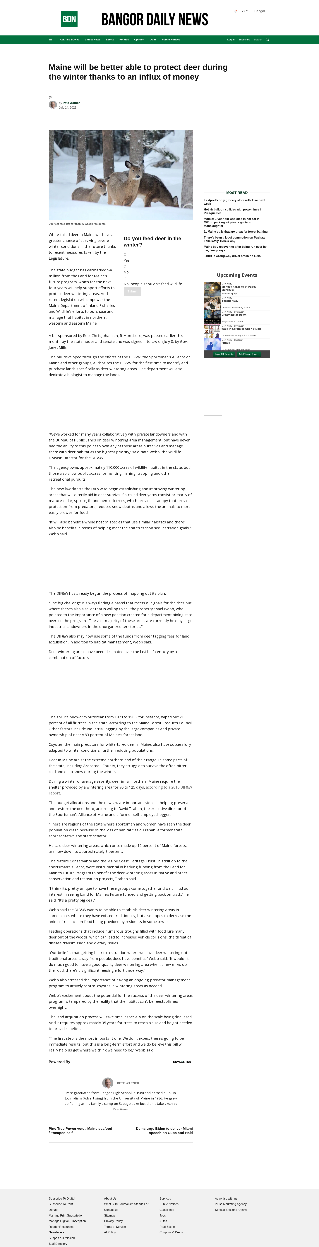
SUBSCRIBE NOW (70, 389)
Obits (153, 39)
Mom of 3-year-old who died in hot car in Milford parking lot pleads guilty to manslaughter (232, 222)
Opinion (139, 39)
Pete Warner (71, 103)
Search (258, 39)
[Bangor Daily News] (65, 26)
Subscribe (244, 39)
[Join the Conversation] (50, 98)
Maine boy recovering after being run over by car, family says (235, 248)
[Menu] (50, 39)
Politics (124, 39)
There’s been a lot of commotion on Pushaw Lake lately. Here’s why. (234, 239)
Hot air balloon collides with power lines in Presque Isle (233, 211)
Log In (231, 39)
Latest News (92, 39)
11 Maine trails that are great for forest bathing (236, 231)
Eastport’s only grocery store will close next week (234, 202)
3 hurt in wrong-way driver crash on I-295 (232, 256)
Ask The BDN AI (70, 39)
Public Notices (171, 39)
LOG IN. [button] (96, 417)
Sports (110, 39)
